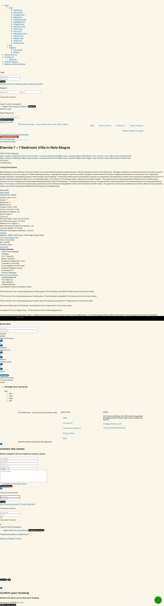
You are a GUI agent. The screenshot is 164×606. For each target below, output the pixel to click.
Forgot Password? (35, 84)
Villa (1, 156)
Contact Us (9, 57)
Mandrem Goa (19, 26)
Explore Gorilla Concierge (14, 64)
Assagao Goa (18, 15)
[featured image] (7, 139)
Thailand (12, 47)
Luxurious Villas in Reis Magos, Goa (82, 156)
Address (3, 233)
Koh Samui (17, 50)
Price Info (4, 216)
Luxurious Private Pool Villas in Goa (53, 156)
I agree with (15, 106)
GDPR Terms (21, 483)
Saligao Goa (18, 38)
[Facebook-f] (106, 434)
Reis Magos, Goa (11, 237)
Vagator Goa (18, 43)
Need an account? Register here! (13, 84)
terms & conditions (20, 106)
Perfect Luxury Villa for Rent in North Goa (114, 156)
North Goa (17, 10)
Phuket (16, 52)
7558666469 (108, 428)
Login (3, 82)
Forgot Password (28, 504)
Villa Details (4, 192)
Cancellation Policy (8, 287)
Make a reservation (8, 605)
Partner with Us (10, 54)
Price (12, 134)
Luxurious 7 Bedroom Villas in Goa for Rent (21, 156)
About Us (13, 59)
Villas (6, 5)
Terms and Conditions (9, 275)
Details (17, 134)
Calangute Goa (19, 19)
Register (32, 106)
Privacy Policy (68, 433)
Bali (10, 45)
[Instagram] (112, 434)
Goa (10, 7)
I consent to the (15, 483)
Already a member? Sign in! (11, 538)
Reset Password (7, 120)
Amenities (25, 134)
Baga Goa (17, 17)
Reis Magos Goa (20, 33)
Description (5, 134)
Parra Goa (17, 31)
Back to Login (5, 109)
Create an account (36, 530)
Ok (9, 580)
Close (2, 371)
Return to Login (6, 122)
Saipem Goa (18, 36)
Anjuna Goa (18, 12)
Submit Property (11, 61)
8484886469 (120, 428)
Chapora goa (18, 24)
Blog (65, 438)
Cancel (3, 580)
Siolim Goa (17, 40)
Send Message (6, 486)
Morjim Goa (18, 29)
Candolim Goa (19, 22)
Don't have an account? (10, 504)
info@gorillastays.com (112, 424)
